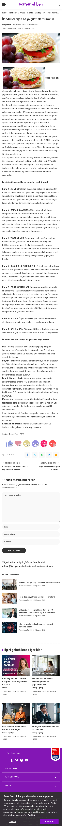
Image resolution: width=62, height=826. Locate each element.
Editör (4, 688)
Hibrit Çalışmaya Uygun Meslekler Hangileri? (37, 597)
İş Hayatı (36, 674)
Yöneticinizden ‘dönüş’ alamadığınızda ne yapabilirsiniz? (42, 681)
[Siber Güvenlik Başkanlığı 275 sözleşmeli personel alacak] (9, 627)
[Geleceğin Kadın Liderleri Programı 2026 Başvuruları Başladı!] (16, 665)
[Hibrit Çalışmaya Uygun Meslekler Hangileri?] (9, 598)
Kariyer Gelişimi (9, 674)
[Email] (56, 455)
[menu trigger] (5, 4)
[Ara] (58, 4)
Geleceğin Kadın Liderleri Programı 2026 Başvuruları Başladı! (14, 681)
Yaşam (20, 674)
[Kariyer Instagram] (21, 760)
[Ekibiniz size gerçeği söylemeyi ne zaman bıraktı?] (9, 584)
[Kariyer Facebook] (12, 760)
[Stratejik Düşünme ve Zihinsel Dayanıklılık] (46, 713)
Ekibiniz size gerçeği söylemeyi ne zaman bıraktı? (39, 583)
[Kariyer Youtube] (26, 760)
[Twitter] (34, 455)
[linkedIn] (49, 455)
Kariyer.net (6, 25)
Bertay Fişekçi (38, 688)
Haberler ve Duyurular (12, 670)
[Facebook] (27, 455)
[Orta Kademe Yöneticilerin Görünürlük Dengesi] (16, 713)
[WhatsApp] (42, 455)
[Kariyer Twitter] (17, 760)
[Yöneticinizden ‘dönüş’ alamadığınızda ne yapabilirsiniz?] (46, 665)
